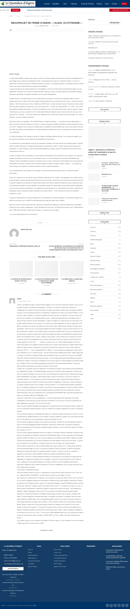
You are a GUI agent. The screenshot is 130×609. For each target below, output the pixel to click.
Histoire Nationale (105, 264)
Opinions (74, 4)
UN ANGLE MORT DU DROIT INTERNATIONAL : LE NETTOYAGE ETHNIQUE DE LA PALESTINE (111, 188)
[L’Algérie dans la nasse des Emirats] (72, 269)
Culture (105, 252)
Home (10, 16)
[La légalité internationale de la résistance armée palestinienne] (46, 269)
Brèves (105, 244)
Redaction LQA (44, 26)
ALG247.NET (13, 588)
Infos (65, 4)
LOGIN (124, 3)
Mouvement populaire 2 (105, 289)
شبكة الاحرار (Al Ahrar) (13, 580)
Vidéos (105, 314)
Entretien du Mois (105, 260)
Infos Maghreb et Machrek (105, 269)
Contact (114, 4)
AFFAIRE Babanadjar (105, 239)
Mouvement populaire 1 (105, 285)
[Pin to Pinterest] (54, 223)
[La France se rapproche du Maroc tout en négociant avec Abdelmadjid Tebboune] (21, 269)
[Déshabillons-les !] (94, 177)
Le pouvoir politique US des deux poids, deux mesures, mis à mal (111, 164)
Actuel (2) (105, 231)
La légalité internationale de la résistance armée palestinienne (46, 281)
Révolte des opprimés (105, 306)
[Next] (25, 10)
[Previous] (23, 10)
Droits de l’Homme (87, 4)
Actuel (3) (105, 235)
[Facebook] (105, 10)
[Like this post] (48, 223)
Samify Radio (13, 596)
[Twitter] (107, 10)
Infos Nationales (105, 273)
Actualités (55, 4)
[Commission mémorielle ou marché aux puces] (94, 201)
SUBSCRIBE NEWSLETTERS (120, 10)
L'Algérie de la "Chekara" (105, 277)
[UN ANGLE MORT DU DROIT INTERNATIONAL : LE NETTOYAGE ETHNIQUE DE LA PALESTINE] (94, 189)
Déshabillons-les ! (93, 48)
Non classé (105, 293)
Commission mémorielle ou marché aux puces (39, 10)
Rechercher (91, 19)
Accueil (46, 4)
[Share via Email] (56, 223)
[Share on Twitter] (52, 223)
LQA (34, 605)
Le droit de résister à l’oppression (103, 101)
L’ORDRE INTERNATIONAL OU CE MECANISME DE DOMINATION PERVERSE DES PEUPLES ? (102, 73)
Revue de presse (105, 310)
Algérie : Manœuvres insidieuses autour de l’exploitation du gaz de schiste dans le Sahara (102, 152)
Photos (105, 302)
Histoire (99, 4)
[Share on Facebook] (50, 223)
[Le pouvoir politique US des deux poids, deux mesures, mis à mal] (94, 166)
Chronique (105, 248)
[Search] (129, 4)
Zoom (18, 16)
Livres (107, 4)
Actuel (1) (105, 227)
